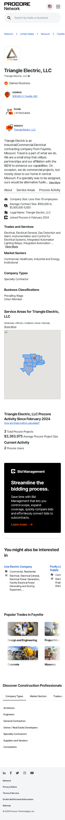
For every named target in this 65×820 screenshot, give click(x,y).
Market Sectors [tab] (38, 696)
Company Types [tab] (14, 696)
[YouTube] (32, 773)
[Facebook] (11, 773)
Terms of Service (11, 793)
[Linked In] (4, 773)
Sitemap (7, 805)
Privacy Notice (10, 787)
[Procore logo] (17, 4)
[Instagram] (24, 773)
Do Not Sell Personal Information (18, 799)
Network (12, 8)
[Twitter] (17, 773)
